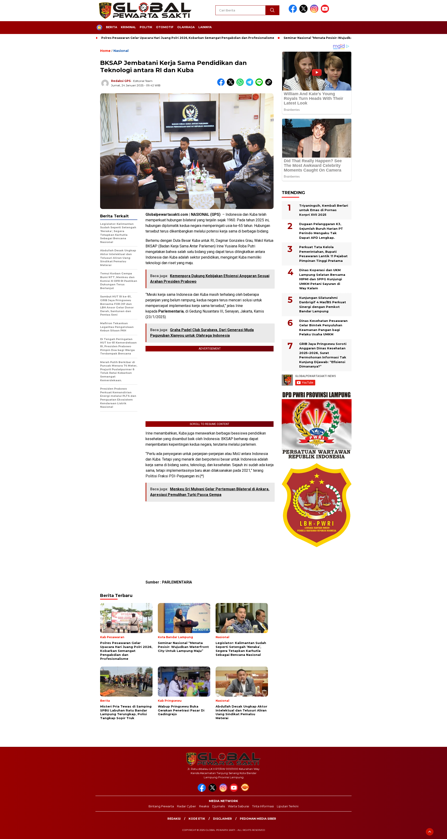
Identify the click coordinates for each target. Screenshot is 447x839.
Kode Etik (197, 818)
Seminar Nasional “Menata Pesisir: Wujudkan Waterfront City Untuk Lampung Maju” (350, 38)
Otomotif (164, 27)
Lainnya (205, 27)
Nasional (121, 51)
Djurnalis (218, 806)
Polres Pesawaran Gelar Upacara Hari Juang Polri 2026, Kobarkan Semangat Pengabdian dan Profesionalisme (187, 38)
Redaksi (174, 818)
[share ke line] (260, 85)
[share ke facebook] (222, 85)
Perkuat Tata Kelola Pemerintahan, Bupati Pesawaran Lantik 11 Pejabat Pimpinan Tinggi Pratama (323, 254)
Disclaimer (222, 818)
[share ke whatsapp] (241, 85)
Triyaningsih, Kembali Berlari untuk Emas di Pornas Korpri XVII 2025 (323, 209)
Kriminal (128, 27)
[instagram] (315, 11)
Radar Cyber (186, 806)
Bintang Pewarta (161, 806)
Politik (146, 27)
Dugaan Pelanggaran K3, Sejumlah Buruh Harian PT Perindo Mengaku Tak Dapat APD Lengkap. (321, 230)
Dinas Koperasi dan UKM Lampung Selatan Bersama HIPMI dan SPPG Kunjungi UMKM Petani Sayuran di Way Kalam (322, 279)
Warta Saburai (238, 806)
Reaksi (204, 806)
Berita (111, 27)
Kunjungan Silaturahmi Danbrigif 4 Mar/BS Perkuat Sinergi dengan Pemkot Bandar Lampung (322, 304)
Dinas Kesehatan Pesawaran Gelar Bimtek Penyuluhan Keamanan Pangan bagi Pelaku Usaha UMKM (323, 327)
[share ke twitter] (231, 85)
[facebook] (293, 11)
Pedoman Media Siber (258, 818)
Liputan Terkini (287, 806)
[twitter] (304, 11)
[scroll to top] (430, 831)
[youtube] (326, 11)
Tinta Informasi (263, 806)
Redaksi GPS (121, 81)
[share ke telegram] (250, 85)
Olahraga (186, 27)
